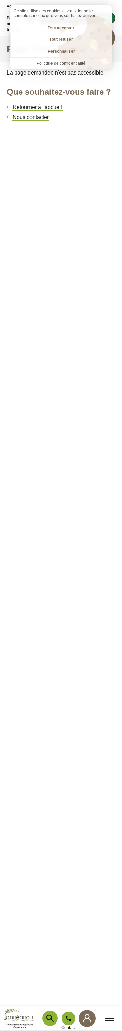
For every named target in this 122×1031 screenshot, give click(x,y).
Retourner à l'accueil (37, 107)
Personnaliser (61, 51)
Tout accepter (61, 28)
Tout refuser (61, 39)
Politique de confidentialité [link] (61, 63)
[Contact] (68, 1018)
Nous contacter (31, 117)
